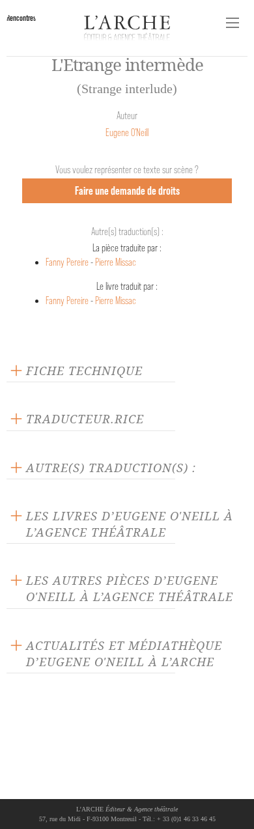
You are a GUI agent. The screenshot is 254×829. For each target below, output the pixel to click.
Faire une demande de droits (127, 190)
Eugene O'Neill (127, 132)
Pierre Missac (115, 262)
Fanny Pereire (67, 262)
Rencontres (21, 18)
